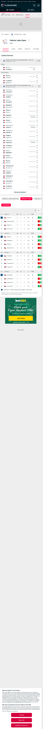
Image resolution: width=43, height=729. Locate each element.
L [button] (24, 214)
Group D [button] (6, 271)
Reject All (21, 720)
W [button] (21, 214)
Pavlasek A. (10, 263)
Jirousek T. (10, 286)
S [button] (28, 214)
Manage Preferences (21, 725)
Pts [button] (32, 214)
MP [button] (17, 214)
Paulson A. (10, 282)
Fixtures (36, 49)
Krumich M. (10, 248)
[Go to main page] (10, 5)
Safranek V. (10, 278)
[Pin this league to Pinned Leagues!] (28, 40)
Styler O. (9, 225)
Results (27, 49)
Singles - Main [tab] (26, 198)
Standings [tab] (6, 205)
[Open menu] (38, 5)
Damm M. (10, 267)
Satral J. (9, 237)
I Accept (21, 715)
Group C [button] (6, 252)
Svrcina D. (10, 229)
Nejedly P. (10, 240)
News (20, 49)
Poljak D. (9, 256)
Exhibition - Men (20, 34)
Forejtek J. (10, 275)
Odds (13, 49)
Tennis (6, 34)
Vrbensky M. (10, 221)
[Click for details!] (20, 68)
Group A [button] (6, 214)
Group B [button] (6, 233)
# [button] (1, 214)
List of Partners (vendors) (10, 711)
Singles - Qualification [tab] (10, 198)
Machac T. (10, 259)
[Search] (34, 5)
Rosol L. (9, 217)
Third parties (34, 702)
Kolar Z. (9, 244)
